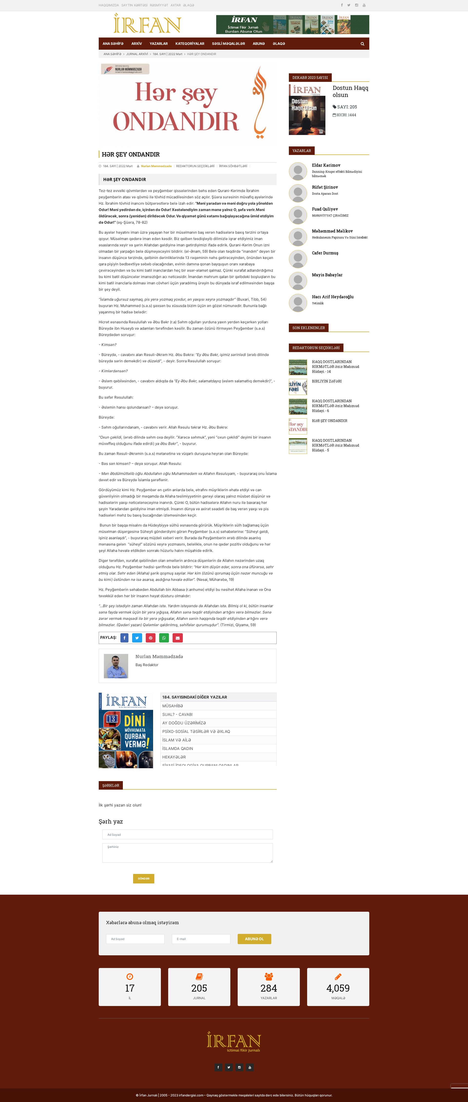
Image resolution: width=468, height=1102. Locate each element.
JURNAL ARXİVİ (137, 54)
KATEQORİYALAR (190, 43)
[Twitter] (349, 5)
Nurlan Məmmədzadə (156, 166)
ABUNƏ (259, 43)
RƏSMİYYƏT (159, 5)
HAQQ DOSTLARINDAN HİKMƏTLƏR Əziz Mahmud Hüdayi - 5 (335, 445)
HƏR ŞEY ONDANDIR (329, 420)
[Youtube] (364, 5)
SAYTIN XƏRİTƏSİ (134, 5)
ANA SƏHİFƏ (113, 43)
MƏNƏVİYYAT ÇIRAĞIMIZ (330, 215)
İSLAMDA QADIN (177, 748)
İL (130, 998)
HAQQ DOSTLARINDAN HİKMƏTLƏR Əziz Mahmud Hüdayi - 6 (335, 406)
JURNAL (199, 998)
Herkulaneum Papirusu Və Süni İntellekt (340, 237)
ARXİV (136, 43)
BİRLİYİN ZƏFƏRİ (327, 381)
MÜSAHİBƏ (172, 705)
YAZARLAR (159, 43)
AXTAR (176, 5)
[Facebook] (342, 5)
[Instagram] (357, 5)
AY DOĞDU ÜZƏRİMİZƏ (184, 722)
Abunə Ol (254, 939)
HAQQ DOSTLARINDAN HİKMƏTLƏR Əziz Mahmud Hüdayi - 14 (335, 366)
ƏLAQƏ (188, 5)
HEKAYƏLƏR (174, 757)
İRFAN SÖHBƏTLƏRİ (233, 166)
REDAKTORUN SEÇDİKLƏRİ (195, 166)
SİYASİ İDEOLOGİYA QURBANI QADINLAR (200, 765)
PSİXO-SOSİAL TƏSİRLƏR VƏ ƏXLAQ (196, 731)
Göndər (143, 878)
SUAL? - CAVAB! (177, 714)
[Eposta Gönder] (178, 637)
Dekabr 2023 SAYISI (310, 77)
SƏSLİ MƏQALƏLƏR (228, 43)
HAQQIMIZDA (109, 5)
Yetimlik (318, 303)
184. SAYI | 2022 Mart (167, 54)
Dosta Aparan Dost (325, 193)
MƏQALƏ (338, 998)
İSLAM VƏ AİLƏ (176, 740)
